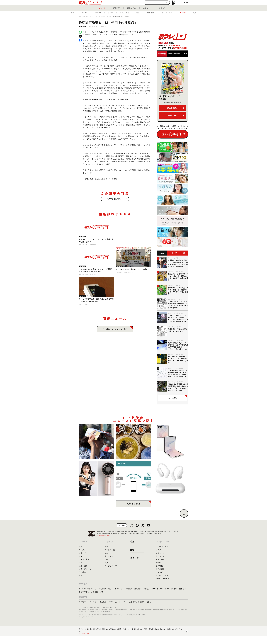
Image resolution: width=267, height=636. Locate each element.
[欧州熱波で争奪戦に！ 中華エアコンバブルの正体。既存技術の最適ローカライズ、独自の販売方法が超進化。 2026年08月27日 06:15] (96, 441)
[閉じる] (187, 631)
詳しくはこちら (84, 633)
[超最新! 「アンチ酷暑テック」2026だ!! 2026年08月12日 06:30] (96, 478)
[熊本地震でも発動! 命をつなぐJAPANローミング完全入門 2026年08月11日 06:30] (133, 478)
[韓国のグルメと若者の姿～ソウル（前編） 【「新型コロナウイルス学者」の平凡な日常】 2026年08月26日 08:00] (133, 441)
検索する (167, 3)
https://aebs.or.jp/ (103, 535)
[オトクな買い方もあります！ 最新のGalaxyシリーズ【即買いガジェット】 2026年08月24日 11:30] (170, 441)
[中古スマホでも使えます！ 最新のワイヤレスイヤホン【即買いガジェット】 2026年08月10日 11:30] (170, 478)
